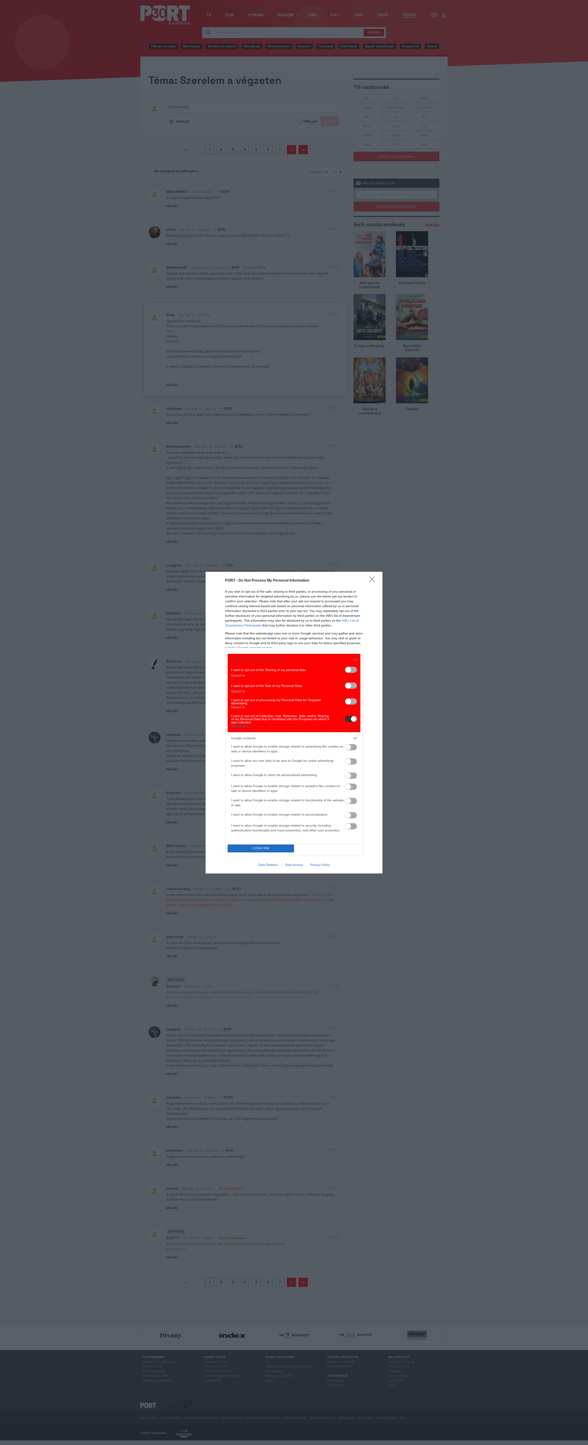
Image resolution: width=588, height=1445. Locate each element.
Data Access (294, 865)
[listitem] (294, 659)
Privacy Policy (320, 865)
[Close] (373, 580)
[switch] (351, 670)
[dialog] (294, 722)
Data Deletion (268, 865)
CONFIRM (260, 848)
